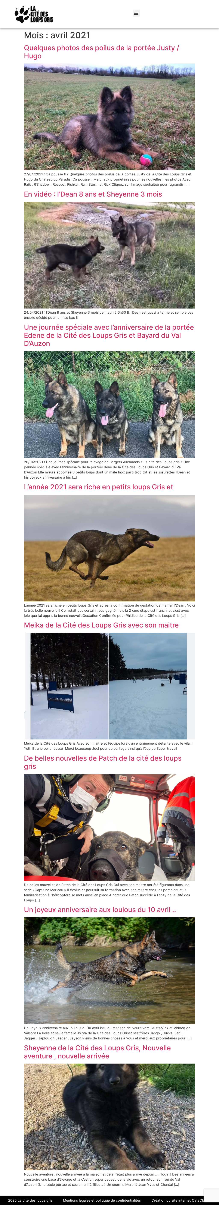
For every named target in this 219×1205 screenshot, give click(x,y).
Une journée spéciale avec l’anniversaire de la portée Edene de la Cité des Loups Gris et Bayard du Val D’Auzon (109, 335)
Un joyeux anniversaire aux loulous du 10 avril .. (100, 909)
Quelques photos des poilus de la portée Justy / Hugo (101, 52)
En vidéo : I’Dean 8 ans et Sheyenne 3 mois (93, 194)
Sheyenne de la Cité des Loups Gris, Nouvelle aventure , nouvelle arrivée (97, 1052)
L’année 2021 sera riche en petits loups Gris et (98, 487)
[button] (136, 13)
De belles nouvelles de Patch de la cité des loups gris (103, 762)
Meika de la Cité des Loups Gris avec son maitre (101, 625)
